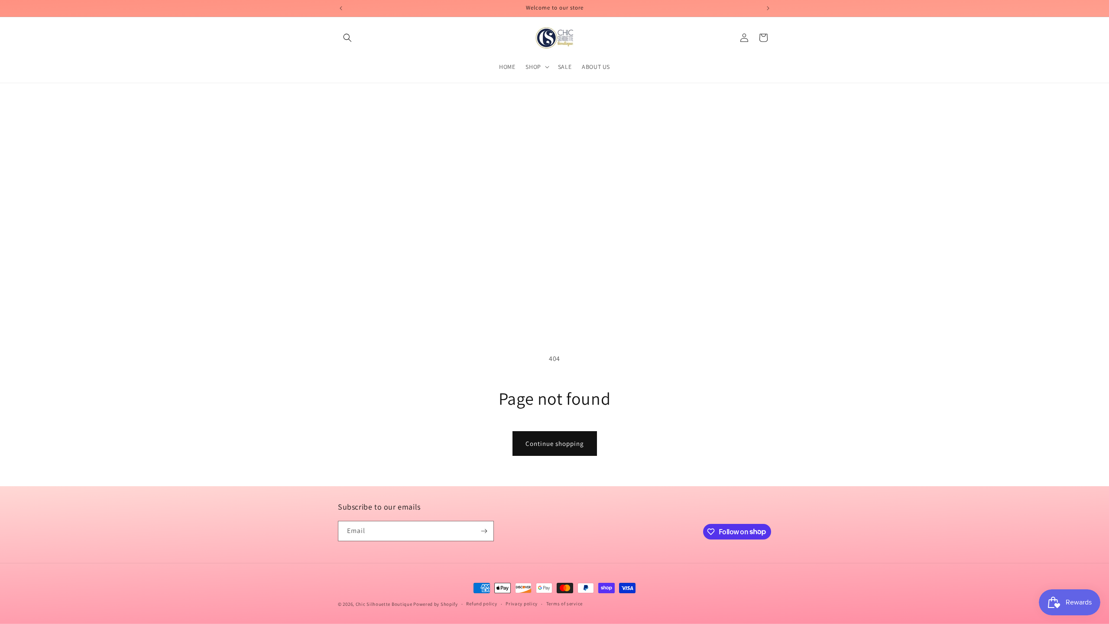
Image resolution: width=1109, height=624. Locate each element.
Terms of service (564, 604)
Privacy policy (522, 604)
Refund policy (481, 604)
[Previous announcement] (340, 8)
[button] (347, 37)
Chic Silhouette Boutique (385, 604)
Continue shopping (554, 443)
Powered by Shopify (435, 604)
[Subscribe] (483, 531)
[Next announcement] (768, 8)
